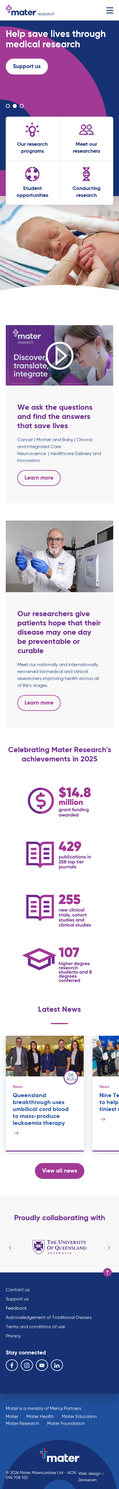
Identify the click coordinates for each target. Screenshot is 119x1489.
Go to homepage (30, 10)
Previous (10, 1247)
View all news (59, 1171)
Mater (12, 1417)
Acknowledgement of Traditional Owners (49, 1317)
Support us (27, 66)
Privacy (13, 1336)
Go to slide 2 (15, 106)
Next (109, 1247)
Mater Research (22, 1423)
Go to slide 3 (22, 106)
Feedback (16, 1308)
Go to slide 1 (8, 106)
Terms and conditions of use (35, 1327)
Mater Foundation (66, 1423)
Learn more (27, 87)
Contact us (17, 1290)
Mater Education (79, 1417)
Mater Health (40, 1417)
